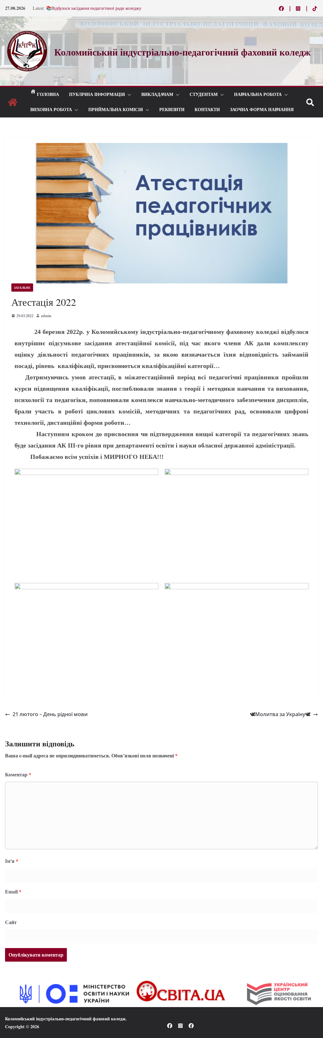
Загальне (22, 287)
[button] (128, 94)
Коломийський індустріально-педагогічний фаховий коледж (65, 1018)
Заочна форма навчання (262, 109)
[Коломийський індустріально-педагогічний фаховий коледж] (13, 102)
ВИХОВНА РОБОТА (51, 109)
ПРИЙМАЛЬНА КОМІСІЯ (115, 109)
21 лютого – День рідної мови (50, 714)
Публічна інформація (97, 94)
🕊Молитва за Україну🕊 (280, 714)
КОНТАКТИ (207, 109)
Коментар (18, 774)
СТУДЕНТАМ (204, 94)
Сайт (11, 922)
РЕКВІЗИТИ (172, 109)
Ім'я (11, 860)
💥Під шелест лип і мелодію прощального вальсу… (95, 7)
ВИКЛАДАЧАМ (157, 94)
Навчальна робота (258, 94)
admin (46, 315)
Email (13, 891)
